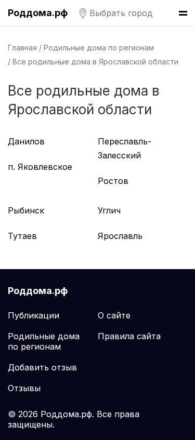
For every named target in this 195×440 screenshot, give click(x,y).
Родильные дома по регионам (99, 47)
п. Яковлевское (40, 167)
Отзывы (24, 388)
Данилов (26, 141)
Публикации (33, 315)
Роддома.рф (38, 12)
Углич (109, 210)
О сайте (114, 315)
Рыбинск (26, 210)
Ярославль (120, 236)
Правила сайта (129, 336)
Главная (22, 47)
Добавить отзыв (42, 367)
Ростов (113, 181)
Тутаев (22, 236)
